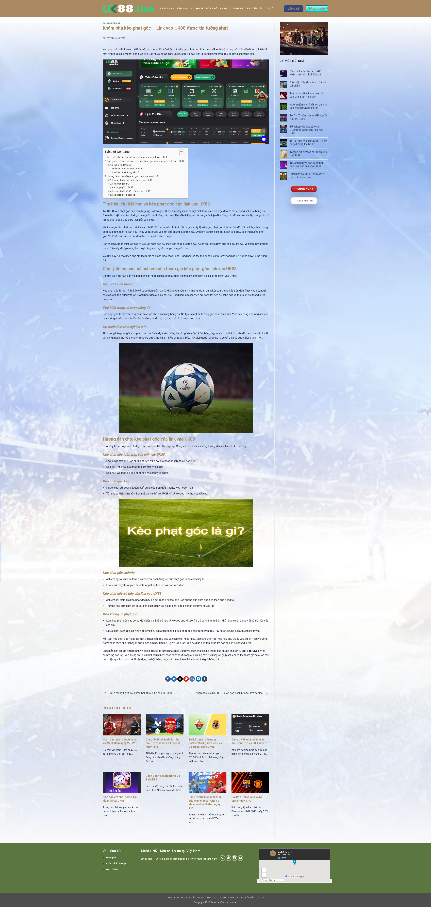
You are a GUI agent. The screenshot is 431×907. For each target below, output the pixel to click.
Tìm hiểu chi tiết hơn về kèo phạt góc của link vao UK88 (137, 157)
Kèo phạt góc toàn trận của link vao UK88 (132, 180)
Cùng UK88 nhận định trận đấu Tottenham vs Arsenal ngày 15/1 (163, 743)
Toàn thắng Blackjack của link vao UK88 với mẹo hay (307, 95)
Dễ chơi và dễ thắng (121, 165)
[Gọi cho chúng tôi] (222, 858)
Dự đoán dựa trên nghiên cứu (126, 172)
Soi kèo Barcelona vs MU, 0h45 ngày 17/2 (247, 798)
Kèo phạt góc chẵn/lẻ (122, 187)
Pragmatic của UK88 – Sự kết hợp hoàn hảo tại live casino (229, 693)
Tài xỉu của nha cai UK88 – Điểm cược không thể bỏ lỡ (308, 142)
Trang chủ (167, 8)
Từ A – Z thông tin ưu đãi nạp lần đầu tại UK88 (309, 117)
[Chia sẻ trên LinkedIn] (198, 679)
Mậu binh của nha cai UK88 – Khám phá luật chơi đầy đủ (307, 73)
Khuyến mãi (254, 8)
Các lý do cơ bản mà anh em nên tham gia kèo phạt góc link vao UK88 (145, 161)
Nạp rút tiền (112, 869)
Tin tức (270, 8)
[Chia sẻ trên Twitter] (174, 679)
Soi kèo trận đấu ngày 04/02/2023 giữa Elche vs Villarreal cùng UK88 (205, 743)
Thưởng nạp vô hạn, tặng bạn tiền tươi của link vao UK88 (307, 164)
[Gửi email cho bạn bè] (180, 679)
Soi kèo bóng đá (206, 8)
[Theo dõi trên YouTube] (240, 858)
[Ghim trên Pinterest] (186, 679)
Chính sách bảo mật (116, 863)
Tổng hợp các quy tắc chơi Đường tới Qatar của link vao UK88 (306, 130)
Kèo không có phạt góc (124, 195)
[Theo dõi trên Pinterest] (228, 858)
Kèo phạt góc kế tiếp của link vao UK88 (131, 191)
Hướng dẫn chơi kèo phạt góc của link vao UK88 (133, 176)
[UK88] (129, 9)
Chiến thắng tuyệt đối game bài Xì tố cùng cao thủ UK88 (140, 693)
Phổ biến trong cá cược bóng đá (127, 168)
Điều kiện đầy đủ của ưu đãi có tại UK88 (308, 84)
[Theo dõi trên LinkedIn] (234, 858)
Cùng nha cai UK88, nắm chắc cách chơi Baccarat (307, 175)
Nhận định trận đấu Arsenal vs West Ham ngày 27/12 (120, 741)
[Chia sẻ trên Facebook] (168, 679)
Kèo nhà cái (185, 8)
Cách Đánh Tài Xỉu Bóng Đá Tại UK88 (163, 777)
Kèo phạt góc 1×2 (120, 183)
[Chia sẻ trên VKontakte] (192, 679)
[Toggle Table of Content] (180, 152)
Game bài (238, 8)
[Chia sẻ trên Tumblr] (204, 679)
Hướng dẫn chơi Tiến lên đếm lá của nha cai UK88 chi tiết (308, 106)
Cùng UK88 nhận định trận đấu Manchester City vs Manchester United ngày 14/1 (205, 802)
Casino (224, 8)
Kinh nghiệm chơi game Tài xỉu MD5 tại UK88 (120, 798)
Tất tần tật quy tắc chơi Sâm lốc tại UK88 (308, 153)
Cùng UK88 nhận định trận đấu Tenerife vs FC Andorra (249, 741)
